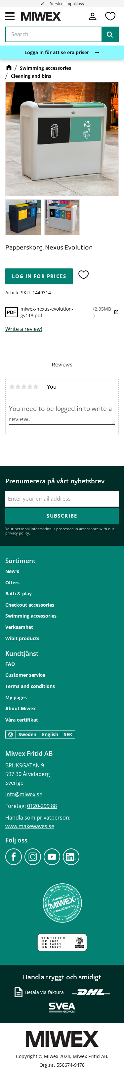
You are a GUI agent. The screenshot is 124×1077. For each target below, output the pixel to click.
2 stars (18, 387)
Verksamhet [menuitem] (19, 627)
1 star (12, 387)
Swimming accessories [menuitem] (31, 616)
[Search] (110, 34)
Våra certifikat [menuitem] (21, 720)
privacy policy (17, 533)
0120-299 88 (42, 806)
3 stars (24, 387)
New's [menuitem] (12, 571)
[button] (10, 16)
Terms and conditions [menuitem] (30, 686)
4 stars (30, 387)
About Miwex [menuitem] (20, 708)
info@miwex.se (23, 794)
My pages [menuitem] (16, 697)
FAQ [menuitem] (10, 664)
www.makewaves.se (29, 826)
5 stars (36, 387)
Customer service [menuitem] (25, 675)
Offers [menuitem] (12, 582)
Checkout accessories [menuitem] (29, 605)
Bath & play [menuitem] (18, 593)
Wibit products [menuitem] (22, 638)
